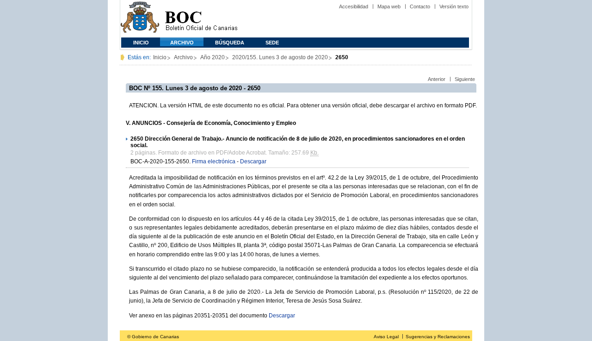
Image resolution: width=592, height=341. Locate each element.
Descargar (253, 161)
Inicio (141, 42)
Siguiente (465, 79)
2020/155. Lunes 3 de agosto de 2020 (280, 57)
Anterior (436, 79)
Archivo (182, 42)
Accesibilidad (353, 6)
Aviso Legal (386, 336)
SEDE (272, 42)
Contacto (420, 6)
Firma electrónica (213, 161)
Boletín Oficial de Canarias (201, 18)
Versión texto (454, 6)
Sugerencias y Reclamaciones (438, 336)
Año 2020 (212, 57)
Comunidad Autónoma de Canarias (140, 18)
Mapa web (389, 6)
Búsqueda (229, 42)
